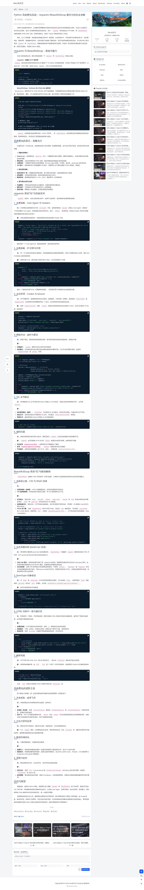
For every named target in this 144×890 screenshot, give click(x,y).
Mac (79, 3)
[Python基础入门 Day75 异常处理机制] (100, 158)
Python (89, 3)
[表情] (79, 869)
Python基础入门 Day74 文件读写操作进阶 (119, 146)
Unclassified (122, 80)
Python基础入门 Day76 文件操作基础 (118, 163)
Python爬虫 (29, 811)
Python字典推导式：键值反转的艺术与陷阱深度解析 (122, 172)
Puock (75, 886)
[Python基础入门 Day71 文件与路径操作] (100, 122)
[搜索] (130, 3)
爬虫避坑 (54, 811)
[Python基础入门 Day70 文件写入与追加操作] (100, 113)
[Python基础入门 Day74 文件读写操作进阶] (100, 149)
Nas (84, 3)
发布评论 (86, 869)
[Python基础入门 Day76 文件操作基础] (100, 166)
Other (123, 3)
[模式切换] (127, 3)
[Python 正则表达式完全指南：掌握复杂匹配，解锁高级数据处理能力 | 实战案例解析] (100, 95)
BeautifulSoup (20, 811)
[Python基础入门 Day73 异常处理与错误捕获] (100, 140)
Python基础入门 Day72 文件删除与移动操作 (120, 128)
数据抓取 (46, 811)
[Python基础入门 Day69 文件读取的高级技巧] (100, 104)
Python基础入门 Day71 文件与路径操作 (118, 119)
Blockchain (101, 3)
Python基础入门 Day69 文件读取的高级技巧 (120, 101)
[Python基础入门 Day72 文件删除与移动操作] (100, 131)
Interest (109, 3)
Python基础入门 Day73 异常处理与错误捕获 (120, 137)
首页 (15, 9)
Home (75, 3)
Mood (95, 3)
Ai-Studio (117, 3)
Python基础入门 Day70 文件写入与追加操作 (120, 110)
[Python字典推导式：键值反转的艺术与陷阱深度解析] (100, 175)
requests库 (38, 811)
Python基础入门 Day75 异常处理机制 (118, 155)
